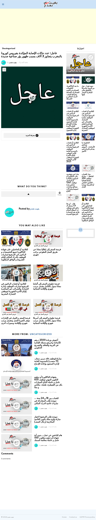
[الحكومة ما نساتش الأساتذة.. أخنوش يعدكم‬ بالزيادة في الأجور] (88, 136)
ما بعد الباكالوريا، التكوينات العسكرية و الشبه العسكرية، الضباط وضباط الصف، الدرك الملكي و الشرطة (72, 92)
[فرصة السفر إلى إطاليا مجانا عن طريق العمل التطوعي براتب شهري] (48, 238)
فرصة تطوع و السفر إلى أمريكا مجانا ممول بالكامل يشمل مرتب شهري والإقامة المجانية (47, 320)
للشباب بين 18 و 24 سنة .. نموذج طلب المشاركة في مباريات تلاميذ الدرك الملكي (46, 401)
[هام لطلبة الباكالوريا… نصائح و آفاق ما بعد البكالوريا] (80, 63)
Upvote (28, 194)
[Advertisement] (48, 26)
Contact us (73, 517)
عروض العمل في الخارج (41, 246)
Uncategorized (41, 334)
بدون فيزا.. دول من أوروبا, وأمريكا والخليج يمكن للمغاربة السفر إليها (88, 90)
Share (4, 69)
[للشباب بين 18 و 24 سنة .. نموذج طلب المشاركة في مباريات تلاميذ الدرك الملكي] (16, 405)
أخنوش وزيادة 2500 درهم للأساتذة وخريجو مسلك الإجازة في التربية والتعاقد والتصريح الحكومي (47, 344)
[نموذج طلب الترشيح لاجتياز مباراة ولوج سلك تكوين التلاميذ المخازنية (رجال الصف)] (16, 424)
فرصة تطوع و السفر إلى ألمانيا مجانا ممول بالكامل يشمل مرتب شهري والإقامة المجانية (47, 286)
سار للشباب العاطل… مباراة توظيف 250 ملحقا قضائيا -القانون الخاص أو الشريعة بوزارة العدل (88, 180)
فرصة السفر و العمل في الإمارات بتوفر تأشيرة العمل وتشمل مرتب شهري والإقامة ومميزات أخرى (15, 320)
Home (64, 517)
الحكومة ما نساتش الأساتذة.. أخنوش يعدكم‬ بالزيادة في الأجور (88, 147)
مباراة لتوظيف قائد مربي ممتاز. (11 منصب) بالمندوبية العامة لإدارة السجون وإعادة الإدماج (48, 361)
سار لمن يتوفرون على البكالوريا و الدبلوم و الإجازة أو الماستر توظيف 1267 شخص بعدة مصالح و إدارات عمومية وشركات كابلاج (72, 182)
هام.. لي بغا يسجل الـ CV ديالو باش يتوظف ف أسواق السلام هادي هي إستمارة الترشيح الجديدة (72, 209)
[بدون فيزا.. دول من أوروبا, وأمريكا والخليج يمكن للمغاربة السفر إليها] (88, 80)
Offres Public (7, 246)
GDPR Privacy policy (87, 517)
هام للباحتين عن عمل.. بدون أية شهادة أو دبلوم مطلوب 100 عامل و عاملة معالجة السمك (48, 438)
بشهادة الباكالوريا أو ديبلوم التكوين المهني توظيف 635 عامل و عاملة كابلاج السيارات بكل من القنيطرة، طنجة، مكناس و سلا (48, 382)
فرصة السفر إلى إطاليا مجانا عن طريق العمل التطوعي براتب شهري (47, 252)
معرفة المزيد (30, 135)
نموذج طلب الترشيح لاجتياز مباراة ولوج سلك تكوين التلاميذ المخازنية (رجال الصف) (47, 419)
